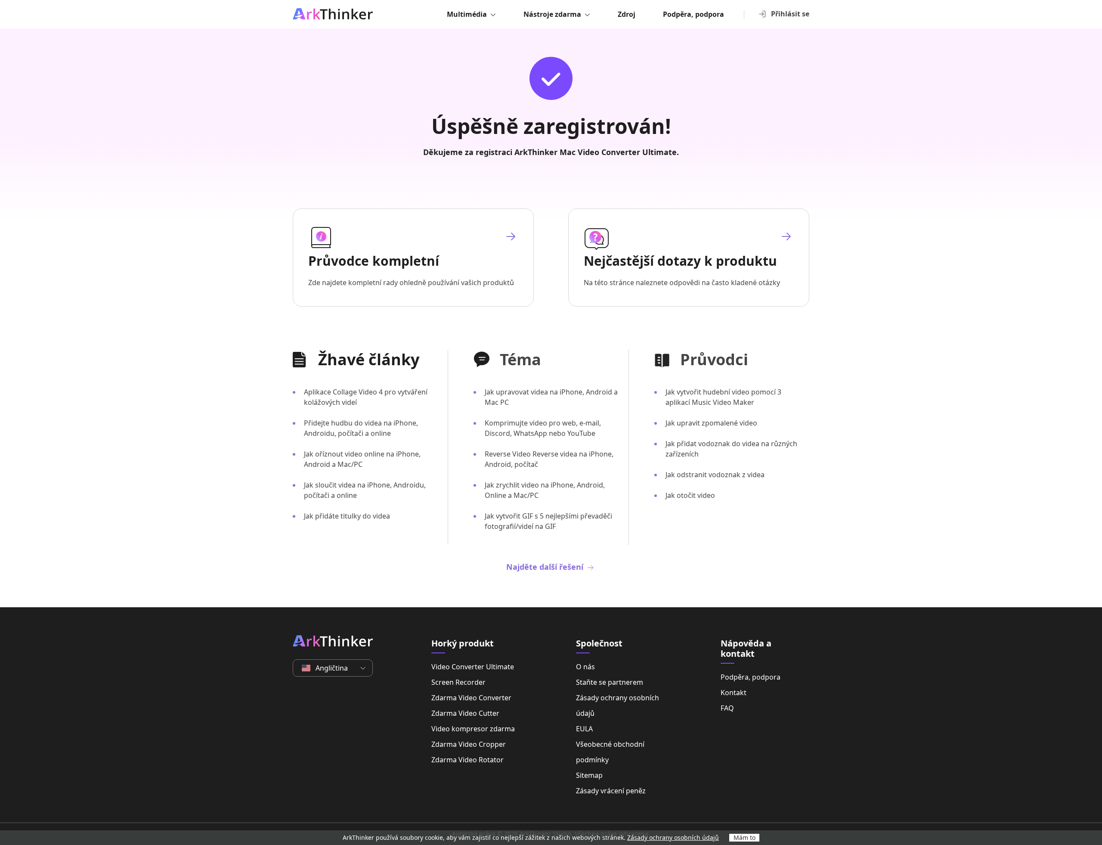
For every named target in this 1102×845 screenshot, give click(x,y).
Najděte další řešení (545, 567)
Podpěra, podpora (693, 14)
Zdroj (626, 14)
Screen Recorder (458, 682)
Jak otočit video (690, 495)
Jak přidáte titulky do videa (347, 516)
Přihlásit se (790, 14)
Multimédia (467, 14)
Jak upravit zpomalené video (711, 423)
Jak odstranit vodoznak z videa (715, 474)
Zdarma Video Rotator (467, 759)
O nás (585, 666)
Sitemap (589, 775)
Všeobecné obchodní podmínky (610, 751)
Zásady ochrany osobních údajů (617, 705)
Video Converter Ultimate (472, 666)
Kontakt (733, 692)
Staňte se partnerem (609, 682)
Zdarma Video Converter (471, 697)
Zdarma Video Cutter (465, 713)
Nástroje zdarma (552, 14)
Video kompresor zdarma (473, 728)
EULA (584, 728)
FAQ (727, 708)
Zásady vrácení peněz (611, 790)
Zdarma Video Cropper (468, 744)
